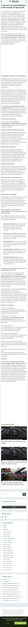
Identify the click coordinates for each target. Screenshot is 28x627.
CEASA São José (7, 565)
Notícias (5, 525)
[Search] (24, 494)
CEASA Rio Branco (7, 561)
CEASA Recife (6, 559)
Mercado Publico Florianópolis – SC (12, 598)
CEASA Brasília (6, 536)
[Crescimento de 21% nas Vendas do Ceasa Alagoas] (14, 433)
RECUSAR (8, 623)
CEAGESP (5, 529)
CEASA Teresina (7, 569)
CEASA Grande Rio (8, 551)
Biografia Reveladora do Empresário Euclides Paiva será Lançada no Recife (12, 483)
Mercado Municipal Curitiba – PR (11, 594)
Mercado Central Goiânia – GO (10, 587)
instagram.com (6, 516)
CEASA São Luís (7, 567)
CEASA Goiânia (7, 548)
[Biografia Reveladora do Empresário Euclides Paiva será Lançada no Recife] (14, 474)
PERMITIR (20, 623)
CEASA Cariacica (7, 540)
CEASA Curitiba (7, 546)
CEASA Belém (6, 534)
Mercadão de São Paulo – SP (10, 600)
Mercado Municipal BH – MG (10, 589)
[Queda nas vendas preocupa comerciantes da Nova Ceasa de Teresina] (14, 454)
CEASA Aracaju (7, 532)
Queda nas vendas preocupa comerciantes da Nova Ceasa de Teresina (13, 463)
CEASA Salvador (7, 563)
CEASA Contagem (7, 542)
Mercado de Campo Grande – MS (11, 592)
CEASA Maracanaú (8, 555)
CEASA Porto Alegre (8, 557)
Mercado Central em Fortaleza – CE (12, 585)
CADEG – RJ (6, 579)
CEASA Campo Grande (9, 538)
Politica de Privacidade (17, 619)
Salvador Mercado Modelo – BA (11, 583)
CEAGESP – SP (7, 581)
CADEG (5, 527)
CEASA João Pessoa (8, 553)
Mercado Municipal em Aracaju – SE (12, 596)
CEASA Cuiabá (6, 544)
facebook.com (3, 516)
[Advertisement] (14, 60)
